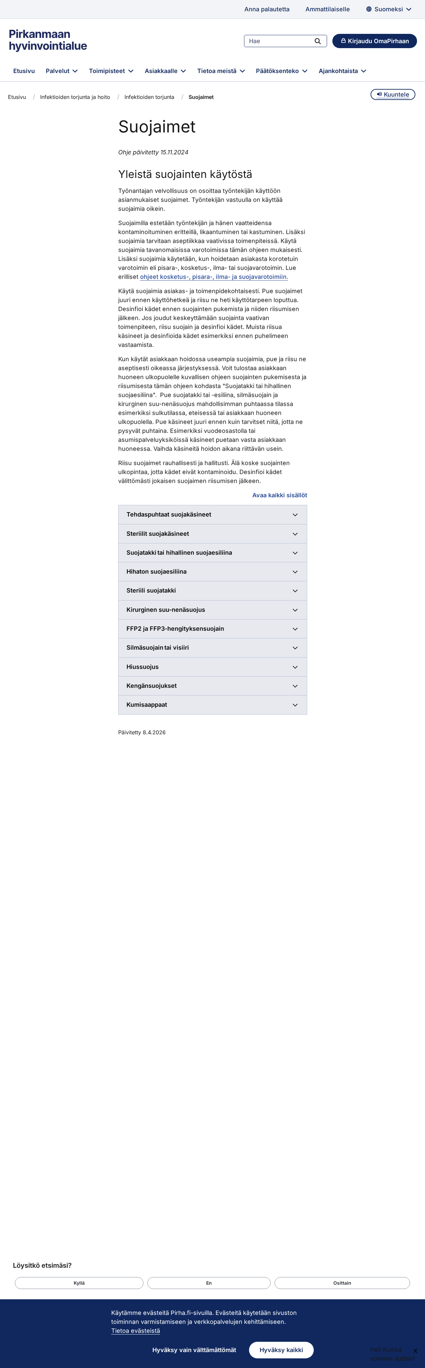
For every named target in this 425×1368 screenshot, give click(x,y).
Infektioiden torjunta (149, 97)
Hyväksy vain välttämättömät (194, 1349)
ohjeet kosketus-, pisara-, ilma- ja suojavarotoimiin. (214, 276)
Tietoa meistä (217, 70)
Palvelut (58, 70)
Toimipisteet (108, 70)
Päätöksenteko (278, 70)
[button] (79, 1283)
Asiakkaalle (162, 70)
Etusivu (24, 70)
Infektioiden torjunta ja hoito (75, 97)
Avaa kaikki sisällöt (279, 495)
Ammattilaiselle (327, 9)
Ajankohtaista (339, 70)
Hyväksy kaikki (281, 1349)
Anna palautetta (267, 9)
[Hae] (318, 41)
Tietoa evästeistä (135, 1330)
